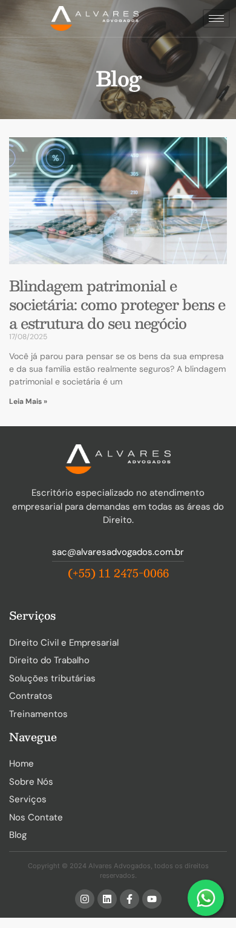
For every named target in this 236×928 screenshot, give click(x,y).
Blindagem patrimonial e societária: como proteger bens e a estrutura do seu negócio (117, 304)
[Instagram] (84, 899)
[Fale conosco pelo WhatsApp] (206, 898)
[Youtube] (152, 899)
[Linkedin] (107, 899)
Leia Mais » (28, 401)
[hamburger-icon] (216, 18)
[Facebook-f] (129, 899)
